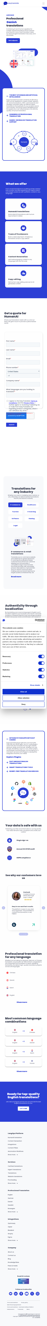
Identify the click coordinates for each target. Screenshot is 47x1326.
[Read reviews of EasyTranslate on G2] (23, 1281)
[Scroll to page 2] (22, 934)
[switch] (41, 663)
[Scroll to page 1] (20, 934)
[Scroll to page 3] (23, 934)
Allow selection (23, 698)
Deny (23, 704)
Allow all (23, 692)
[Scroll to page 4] (25, 934)
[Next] (43, 907)
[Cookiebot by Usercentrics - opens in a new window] (34, 620)
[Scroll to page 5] (27, 934)
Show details (35, 685)
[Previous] (3, 907)
